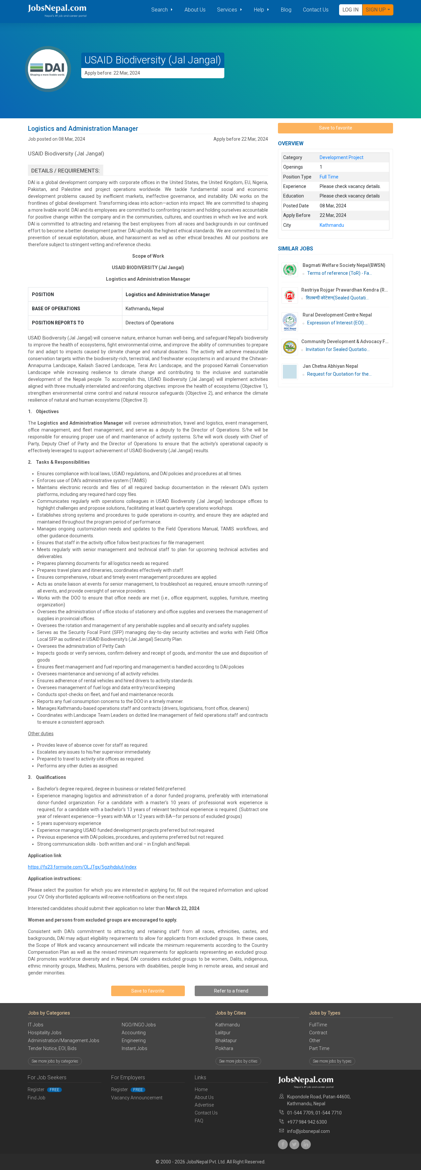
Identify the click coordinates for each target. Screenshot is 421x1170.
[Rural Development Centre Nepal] (292, 322)
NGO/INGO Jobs (139, 1024)
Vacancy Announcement (136, 1097)
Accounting (134, 1032)
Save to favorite (147, 991)
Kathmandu (227, 1024)
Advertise (204, 1105)
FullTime (318, 1024)
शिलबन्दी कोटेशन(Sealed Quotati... (337, 297)
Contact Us (316, 10)
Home (201, 1089)
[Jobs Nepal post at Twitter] (294, 1144)
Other (314, 1040)
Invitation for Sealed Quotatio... (338, 349)
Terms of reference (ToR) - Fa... (339, 273)
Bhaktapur (226, 1040)
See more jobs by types (332, 1061)
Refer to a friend (231, 991)
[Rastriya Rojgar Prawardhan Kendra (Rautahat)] (291, 295)
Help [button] (259, 10)
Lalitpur (223, 1032)
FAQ (199, 1120)
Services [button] (227, 10)
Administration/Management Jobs (63, 1040)
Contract (318, 1032)
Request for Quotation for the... (339, 374)
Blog (286, 10)
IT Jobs (35, 1024)
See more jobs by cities (238, 1061)
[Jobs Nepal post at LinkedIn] (306, 1144)
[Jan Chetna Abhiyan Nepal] (292, 371)
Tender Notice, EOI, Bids (52, 1048)
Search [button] (160, 10)
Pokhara (224, 1048)
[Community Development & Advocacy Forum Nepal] (291, 347)
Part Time (319, 1048)
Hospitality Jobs (45, 1032)
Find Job (36, 1097)
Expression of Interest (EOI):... (337, 322)
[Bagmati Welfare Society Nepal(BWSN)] (292, 270)
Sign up (376, 10)
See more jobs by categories (55, 1061)
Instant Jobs (134, 1048)
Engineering (134, 1040)
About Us (195, 10)
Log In (350, 10)
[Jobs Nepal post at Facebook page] (283, 1144)
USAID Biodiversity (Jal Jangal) (153, 60)
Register (43, 1089)
